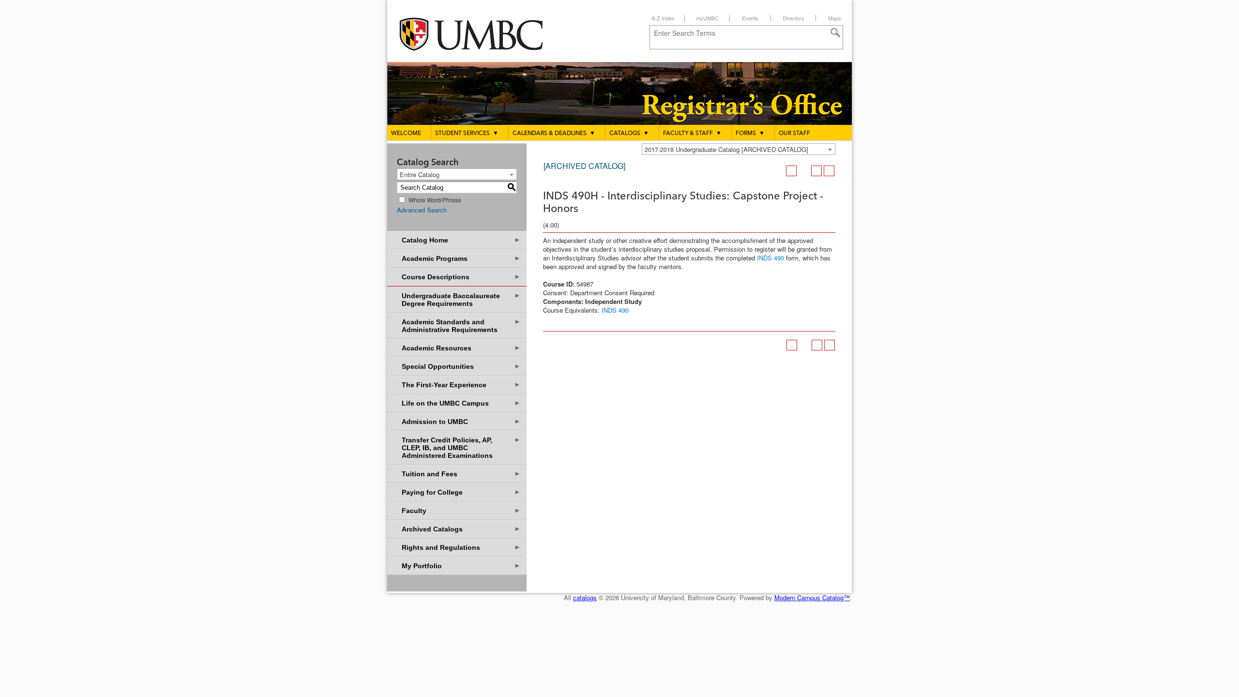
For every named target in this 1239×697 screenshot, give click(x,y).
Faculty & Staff (692, 133)
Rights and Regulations (461, 547)
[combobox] (738, 149)
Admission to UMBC (461, 421)
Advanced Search (422, 209)
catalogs (585, 597)
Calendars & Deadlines (554, 133)
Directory (793, 18)
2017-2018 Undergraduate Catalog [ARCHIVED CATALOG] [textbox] (726, 149)
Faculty (461, 510)
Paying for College (461, 492)
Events (750, 18)
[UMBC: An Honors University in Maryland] (480, 34)
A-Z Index (663, 18)
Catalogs (629, 133)
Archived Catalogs (461, 529)
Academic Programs (461, 258)
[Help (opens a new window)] (829, 171)
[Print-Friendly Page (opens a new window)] (816, 171)
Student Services (467, 133)
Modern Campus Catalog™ (812, 597)
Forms (750, 133)
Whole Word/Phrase (434, 200)
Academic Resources (461, 348)
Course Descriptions (461, 277)
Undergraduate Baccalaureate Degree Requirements (461, 299)
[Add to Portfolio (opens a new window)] (791, 171)
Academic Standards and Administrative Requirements (461, 325)
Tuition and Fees (461, 474)
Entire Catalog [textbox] (419, 174)
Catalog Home (461, 240)
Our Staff (794, 133)
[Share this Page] (804, 171)
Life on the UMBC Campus (461, 403)
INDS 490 (770, 257)
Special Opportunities (461, 366)
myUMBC (707, 18)
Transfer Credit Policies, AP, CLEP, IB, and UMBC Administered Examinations (461, 447)
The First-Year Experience (461, 384)
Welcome (406, 133)
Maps (834, 18)
